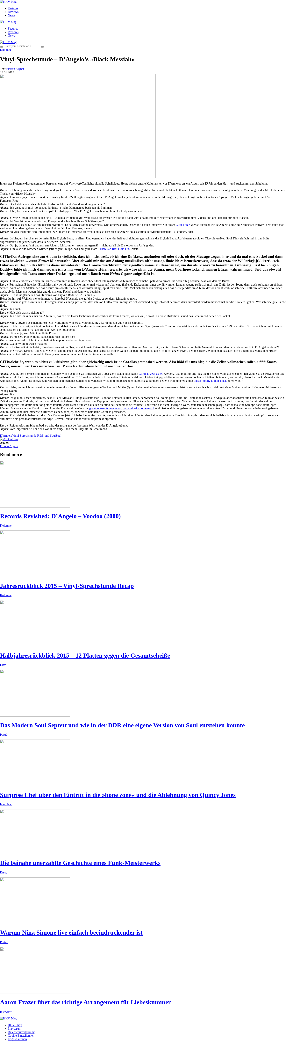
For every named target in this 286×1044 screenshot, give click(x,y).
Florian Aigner (9, 446)
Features (13, 8)
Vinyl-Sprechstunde (24, 435)
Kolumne (5, 49)
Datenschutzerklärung (21, 1032)
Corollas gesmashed (151, 373)
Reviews (13, 11)
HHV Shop (15, 1025)
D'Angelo (6, 435)
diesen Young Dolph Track (210, 380)
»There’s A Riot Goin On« (114, 249)
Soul (58, 435)
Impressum (14, 1028)
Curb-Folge (183, 224)
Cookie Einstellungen (21, 1035)
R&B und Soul (46, 435)
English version (17, 1039)
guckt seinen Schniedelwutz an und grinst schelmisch (121, 408)
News (11, 15)
